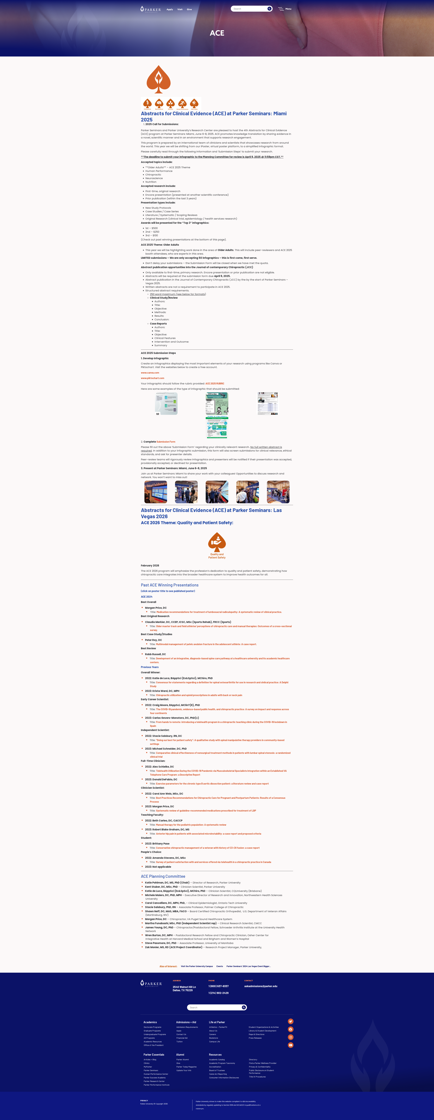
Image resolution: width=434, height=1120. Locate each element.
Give (189, 9)
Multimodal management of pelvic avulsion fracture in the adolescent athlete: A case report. (206, 644)
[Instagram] (291, 1037)
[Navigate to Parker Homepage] (150, 9)
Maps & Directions (256, 1034)
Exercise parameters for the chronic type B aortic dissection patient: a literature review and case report (212, 783)
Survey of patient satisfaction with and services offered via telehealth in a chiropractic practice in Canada (213, 861)
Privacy (144, 1100)
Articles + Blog (150, 1059)
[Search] (269, 9)
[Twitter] (291, 1021)
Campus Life (214, 1041)
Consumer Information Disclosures (224, 1077)
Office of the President (154, 1045)
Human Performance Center (156, 1074)
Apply (170, 9)
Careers (212, 1034)
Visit (179, 9)
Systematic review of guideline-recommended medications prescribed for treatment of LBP (206, 810)
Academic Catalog (217, 1059)
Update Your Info (183, 1070)
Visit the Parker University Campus (197, 966)
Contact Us (181, 1034)
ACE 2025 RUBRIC (215, 383)
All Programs (149, 1038)
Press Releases (255, 1038)
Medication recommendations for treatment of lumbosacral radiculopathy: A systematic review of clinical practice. (219, 611)
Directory (253, 1059)
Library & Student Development (262, 1030)
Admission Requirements (187, 1027)
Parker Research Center (154, 1081)
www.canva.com (150, 372)
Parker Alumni (182, 1059)
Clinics (146, 1063)
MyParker (148, 1066)
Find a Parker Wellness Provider (263, 1063)
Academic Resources (153, 1041)
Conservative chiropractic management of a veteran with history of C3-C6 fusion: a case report (208, 847)
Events (220, 966)
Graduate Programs (152, 1030)
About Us (213, 1030)
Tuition (179, 1041)
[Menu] (281, 9)
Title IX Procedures (257, 1076)
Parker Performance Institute (156, 1085)
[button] (217, 427)
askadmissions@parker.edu (260, 986)
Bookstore (213, 1038)
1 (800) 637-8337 (219, 986)
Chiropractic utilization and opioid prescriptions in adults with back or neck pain (199, 695)
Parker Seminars (151, 1070)
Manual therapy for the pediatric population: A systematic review (191, 824)
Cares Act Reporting (218, 1074)
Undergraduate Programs (155, 1034)
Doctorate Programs (152, 1027)
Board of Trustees (217, 1070)
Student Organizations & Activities (264, 1027)
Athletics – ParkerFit (218, 1027)
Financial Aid (182, 1038)
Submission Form (166, 441)
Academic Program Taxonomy (222, 1063)
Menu (288, 8)
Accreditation (215, 1066)
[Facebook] (291, 1029)
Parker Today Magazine (186, 1066)
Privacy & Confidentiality (259, 1066)
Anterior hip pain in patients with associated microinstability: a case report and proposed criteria (208, 833)
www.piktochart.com (152, 377)
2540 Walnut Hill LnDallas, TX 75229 (184, 988)
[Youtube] (291, 1045)
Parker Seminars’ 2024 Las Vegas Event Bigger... (249, 966)
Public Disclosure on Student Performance (261, 1071)
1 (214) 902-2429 (219, 992)
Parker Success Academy (155, 1077)
